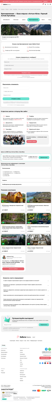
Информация (33, 340)
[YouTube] (47, 363)
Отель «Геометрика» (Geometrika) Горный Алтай (38, 227)
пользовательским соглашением (9, 102)
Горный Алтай (23, 376)
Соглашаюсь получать (26, 77)
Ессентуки (3, 350)
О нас (25, 340)
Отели (17, 340)
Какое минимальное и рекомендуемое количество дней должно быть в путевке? (26, 295)
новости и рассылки (20, 104)
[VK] (42, 363)
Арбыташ (22, 370)
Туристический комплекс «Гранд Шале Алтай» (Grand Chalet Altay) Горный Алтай (12, 227)
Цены (23, 19)
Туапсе (21, 364)
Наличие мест (44, 157)
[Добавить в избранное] (23, 194)
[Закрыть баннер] (50, 1)
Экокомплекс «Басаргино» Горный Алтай (12, 205)
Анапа (21, 352)
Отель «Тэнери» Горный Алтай (35, 247)
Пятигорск (3, 358)
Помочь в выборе (13, 268)
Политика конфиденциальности (18, 396)
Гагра (2, 370)
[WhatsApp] (49, 349)
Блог (28, 340)
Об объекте (6, 19)
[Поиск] (48, 4)
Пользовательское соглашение (33, 396)
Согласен (4, 399)
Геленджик (22, 354)
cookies (3, 397)
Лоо (21, 360)
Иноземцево (3, 354)
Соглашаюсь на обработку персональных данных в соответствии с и (16, 102)
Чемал (21, 378)
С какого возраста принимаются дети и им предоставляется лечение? (26, 280)
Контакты (40, 340)
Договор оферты (30, 398)
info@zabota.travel (47, 355)
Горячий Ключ (23, 356)
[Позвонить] (45, 4)
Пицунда (3, 372)
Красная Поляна (23, 358)
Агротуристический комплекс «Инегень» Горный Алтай (38, 206)
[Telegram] (46, 349)
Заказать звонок (45, 358)
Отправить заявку (15, 98)
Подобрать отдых (26, 72)
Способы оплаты (22, 398)
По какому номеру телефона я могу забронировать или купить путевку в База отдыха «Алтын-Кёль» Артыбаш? (26, 305)
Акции (21, 340)
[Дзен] (45, 363)
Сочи (21, 362)
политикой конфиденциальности (22, 102)
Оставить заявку (32, 141)
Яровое (21, 380)
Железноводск (4, 352)
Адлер (21, 350)
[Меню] (50, 4)
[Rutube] (50, 363)
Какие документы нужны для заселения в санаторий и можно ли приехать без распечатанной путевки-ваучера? (26, 300)
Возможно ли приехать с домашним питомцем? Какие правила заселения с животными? (26, 285)
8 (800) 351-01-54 (18, 119)
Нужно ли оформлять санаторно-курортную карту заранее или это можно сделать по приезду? (26, 290)
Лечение (15, 19)
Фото (43, 19)
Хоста (21, 366)
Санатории (12, 340)
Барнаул (22, 372)
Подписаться (44, 324)
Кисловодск (3, 356)
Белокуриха (22, 374)
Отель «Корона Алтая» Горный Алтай (11, 247)
